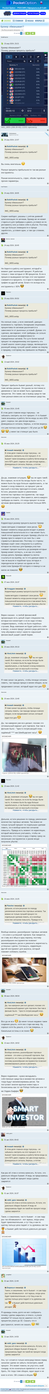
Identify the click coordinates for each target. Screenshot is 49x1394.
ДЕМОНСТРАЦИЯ (19, 13)
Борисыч (11, 1288)
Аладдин (11, 589)
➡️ (39, 21)
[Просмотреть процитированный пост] (27, 146)
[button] (27, 33)
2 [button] (23, 33)
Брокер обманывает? (12, 26)
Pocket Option (5, 1389)
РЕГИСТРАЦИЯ (33, 13)
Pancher (10, 906)
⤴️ (18, 21)
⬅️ (29, 21)
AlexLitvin (11, 653)
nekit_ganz (11, 1200)
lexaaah (10, 450)
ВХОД (43, 13)
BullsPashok (12, 146)
